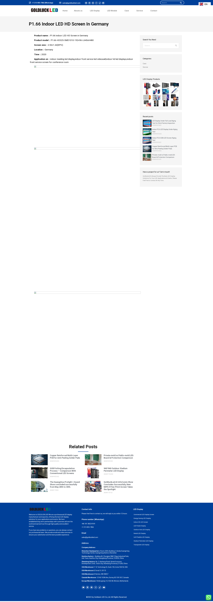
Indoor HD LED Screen (141, 522)
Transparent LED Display (141, 545)
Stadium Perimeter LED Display (143, 541)
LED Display (95, 11)
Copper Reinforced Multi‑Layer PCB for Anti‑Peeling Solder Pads (65, 456)
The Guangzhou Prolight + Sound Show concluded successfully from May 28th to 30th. (65, 484)
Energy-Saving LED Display (142, 518)
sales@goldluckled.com (71, 3)
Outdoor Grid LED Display (142, 529)
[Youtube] (103, 3)
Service (139, 11)
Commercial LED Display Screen (144, 514)
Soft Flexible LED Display (142, 537)
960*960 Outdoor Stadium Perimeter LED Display (115, 469)
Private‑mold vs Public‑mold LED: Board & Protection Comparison (119, 456)
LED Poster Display (140, 526)
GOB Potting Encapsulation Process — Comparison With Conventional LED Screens (63, 470)
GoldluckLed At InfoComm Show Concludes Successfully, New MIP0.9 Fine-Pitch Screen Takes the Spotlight (118, 485)
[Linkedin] (89, 3)
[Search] (181, 2)
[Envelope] (86, 3)
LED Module (112, 11)
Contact (153, 11)
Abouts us (78, 11)
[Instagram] (96, 3)
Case (127, 11)
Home (65, 11)
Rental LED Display (140, 533)
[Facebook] (93, 3)
